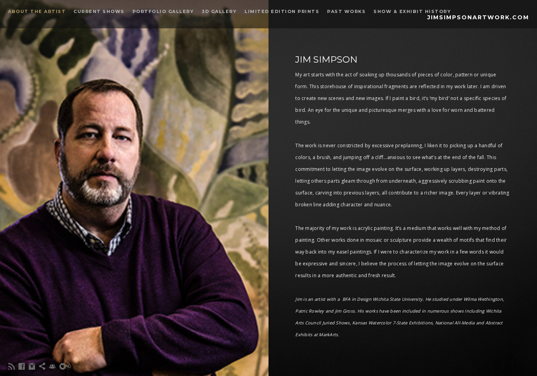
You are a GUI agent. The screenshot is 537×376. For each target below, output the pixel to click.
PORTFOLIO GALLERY (163, 11)
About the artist (37, 11)
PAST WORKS (346, 11)
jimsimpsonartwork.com (478, 17)
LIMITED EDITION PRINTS (282, 11)
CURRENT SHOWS (99, 11)
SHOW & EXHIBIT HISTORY (412, 11)
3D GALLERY (219, 11)
